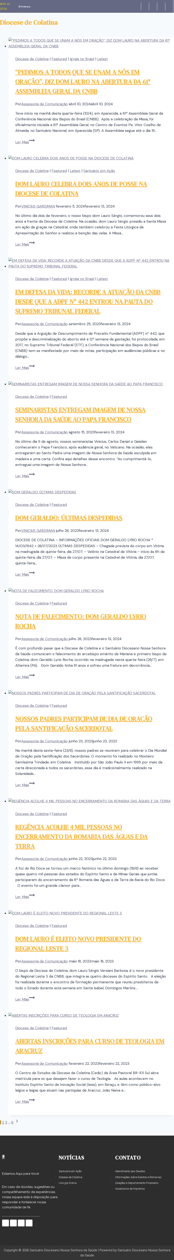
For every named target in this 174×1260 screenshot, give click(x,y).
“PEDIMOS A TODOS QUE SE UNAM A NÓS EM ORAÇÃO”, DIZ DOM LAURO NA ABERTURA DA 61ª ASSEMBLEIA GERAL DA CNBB (82, 81)
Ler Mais (25, 142)
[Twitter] (153, 6)
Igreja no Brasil (82, 59)
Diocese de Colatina (32, 59)
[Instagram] (161, 6)
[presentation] (91, 43)
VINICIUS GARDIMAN (38, 206)
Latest (102, 59)
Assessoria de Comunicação (44, 104)
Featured (59, 59)
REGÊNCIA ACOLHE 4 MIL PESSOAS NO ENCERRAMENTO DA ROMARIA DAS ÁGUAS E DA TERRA (81, 836)
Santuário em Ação (99, 170)
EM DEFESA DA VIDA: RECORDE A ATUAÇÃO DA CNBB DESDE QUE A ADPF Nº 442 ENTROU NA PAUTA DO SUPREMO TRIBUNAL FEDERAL (88, 301)
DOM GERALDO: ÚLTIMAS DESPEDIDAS (68, 517)
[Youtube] (169, 6)
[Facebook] (145, 6)
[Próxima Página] (17, 1122)
